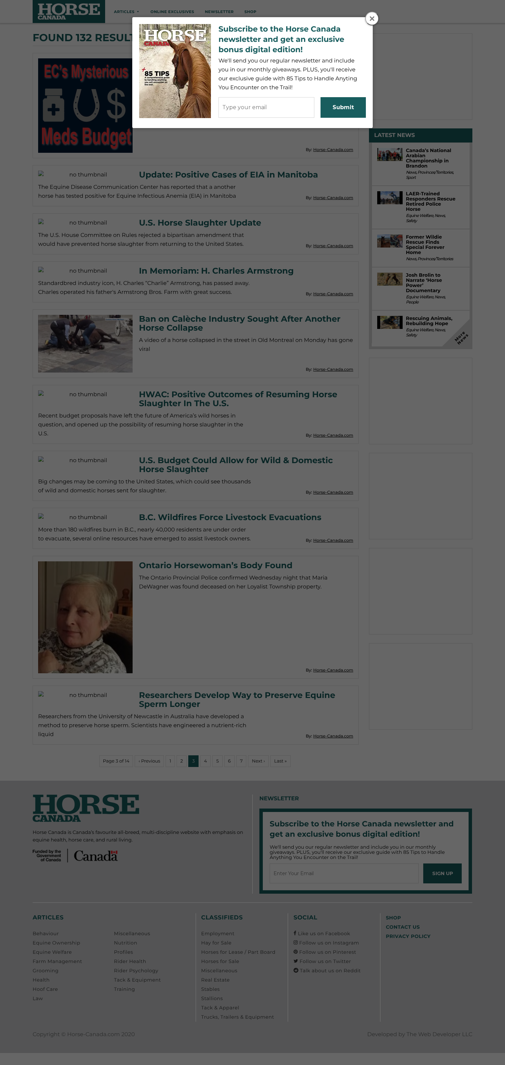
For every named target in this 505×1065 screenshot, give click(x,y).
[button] (372, 18)
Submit (343, 107)
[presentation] (372, 19)
